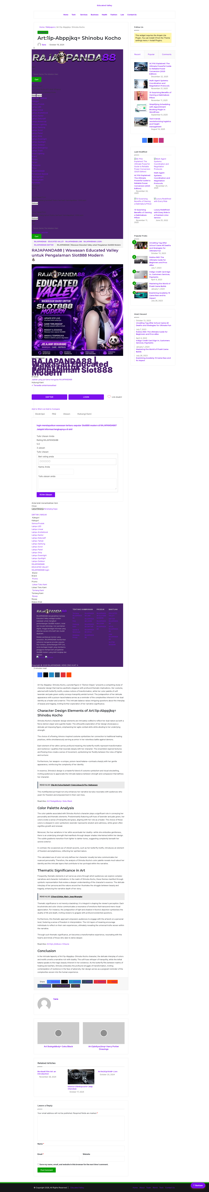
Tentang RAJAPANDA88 (77, 615)
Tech (74, 15)
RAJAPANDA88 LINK (73, 241)
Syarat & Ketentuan (76, 631)
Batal (34, 95)
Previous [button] (35, 185)
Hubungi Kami (38, 177)
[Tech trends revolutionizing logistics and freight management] (141, 122)
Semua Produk (38, 104)
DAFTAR (35, 98)
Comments (166, 54)
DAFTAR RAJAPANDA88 (113, 621)
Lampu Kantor (38, 116)
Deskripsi (40, 414)
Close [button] (34, 506)
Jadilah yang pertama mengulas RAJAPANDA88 (52, 379)
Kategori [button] (35, 517)
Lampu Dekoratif (39, 118)
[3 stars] (45, 461)
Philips (34, 159)
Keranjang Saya (50, 509)
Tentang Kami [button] (38, 590)
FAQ (54, 414)
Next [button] (34, 188)
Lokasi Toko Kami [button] (39, 584)
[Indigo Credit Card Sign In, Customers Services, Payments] (141, 275)
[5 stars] (49, 461)
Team (148, 1187)
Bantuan (198, 1185)
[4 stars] (47, 461)
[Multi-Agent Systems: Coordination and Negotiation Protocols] (141, 83)
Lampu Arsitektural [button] (40, 532)
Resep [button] (35, 596)
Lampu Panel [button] (37, 549)
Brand (34, 156)
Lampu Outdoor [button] (38, 561)
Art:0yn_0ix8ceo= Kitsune (58, 944)
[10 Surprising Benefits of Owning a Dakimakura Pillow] (141, 95)
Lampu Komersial (39, 121)
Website (86, 1154)
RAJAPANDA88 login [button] (40, 570)
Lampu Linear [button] (37, 529)
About (142, 1187)
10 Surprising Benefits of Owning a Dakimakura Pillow (160, 95)
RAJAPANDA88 (38, 171)
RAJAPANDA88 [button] (38, 564)
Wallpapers (50, 27)
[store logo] (74, 64)
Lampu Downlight (39, 139)
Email (40, 1154)
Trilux (34, 168)
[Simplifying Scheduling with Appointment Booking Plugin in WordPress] (141, 107)
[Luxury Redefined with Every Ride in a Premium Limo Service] (163, 202)
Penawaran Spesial (40, 174)
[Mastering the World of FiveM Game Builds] (141, 286)
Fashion (114, 15)
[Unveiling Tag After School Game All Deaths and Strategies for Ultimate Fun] (141, 245)
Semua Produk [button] (38, 523)
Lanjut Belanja (38, 509)
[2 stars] (43, 461)
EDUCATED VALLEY (56, 241)
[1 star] (40, 461)
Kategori (35, 101)
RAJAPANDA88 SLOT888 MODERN (101, 615)
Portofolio (36, 182)
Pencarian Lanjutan (40, 232)
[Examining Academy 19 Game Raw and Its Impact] (141, 295)
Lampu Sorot (37, 130)
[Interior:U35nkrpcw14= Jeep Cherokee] (81, 1076)
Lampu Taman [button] (38, 541)
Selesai (35, 203)
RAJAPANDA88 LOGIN (93, 241)
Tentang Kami (37, 180)
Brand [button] (34, 573)
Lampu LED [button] (36, 526)
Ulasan (66, 414)
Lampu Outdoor (38, 145)
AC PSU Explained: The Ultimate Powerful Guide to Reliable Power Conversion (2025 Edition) (160, 68)
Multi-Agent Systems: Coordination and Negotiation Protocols (159, 83)
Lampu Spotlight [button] (39, 558)
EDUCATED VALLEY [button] (40, 567)
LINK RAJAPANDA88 (113, 636)
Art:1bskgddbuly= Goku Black (59, 801)
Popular (151, 54)
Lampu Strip (37, 136)
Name (40, 1144)
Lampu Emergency (40, 148)
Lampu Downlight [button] (39, 555)
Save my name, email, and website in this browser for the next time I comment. (74, 1164)
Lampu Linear (37, 110)
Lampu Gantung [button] (38, 544)
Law (122, 15)
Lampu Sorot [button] (37, 547)
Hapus (39, 95)
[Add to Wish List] (109, 397)
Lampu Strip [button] (37, 552)
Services (83, 15)
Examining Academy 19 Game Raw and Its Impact (159, 295)
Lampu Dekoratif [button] (39, 538)
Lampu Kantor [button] (38, 535)
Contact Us (132, 15)
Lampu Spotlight (39, 142)
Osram (34, 162)
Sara (44, 45)
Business (94, 15)
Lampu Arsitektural (40, 113)
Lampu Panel (37, 133)
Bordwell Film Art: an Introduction (46, 1072)
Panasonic (36, 165)
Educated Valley (77, 1187)
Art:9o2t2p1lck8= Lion (107, 1071)
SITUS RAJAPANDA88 (113, 629)
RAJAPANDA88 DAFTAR (43, 245)
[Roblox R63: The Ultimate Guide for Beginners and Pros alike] (141, 259)
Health (104, 15)
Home (65, 15)
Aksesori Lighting (39, 124)
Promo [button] (35, 579)
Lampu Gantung (38, 127)
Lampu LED (36, 107)
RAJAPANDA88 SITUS (89, 631)
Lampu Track (37, 150)
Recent (137, 54)
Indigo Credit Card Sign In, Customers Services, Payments (159, 274)
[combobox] (46, 74)
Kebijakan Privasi (76, 636)
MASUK (43, 98)
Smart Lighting (38, 153)
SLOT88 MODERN (112, 643)
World (155, 1187)
